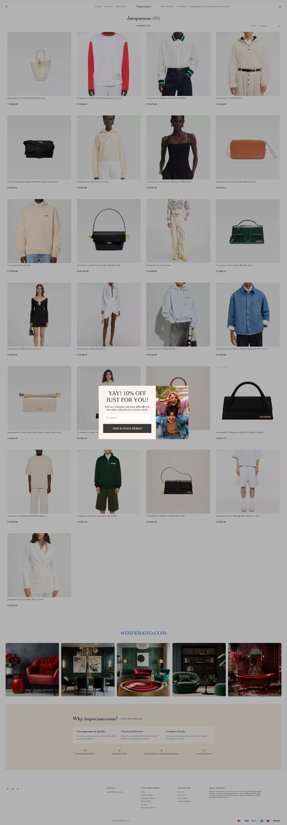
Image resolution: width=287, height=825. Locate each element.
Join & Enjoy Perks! (127, 428)
